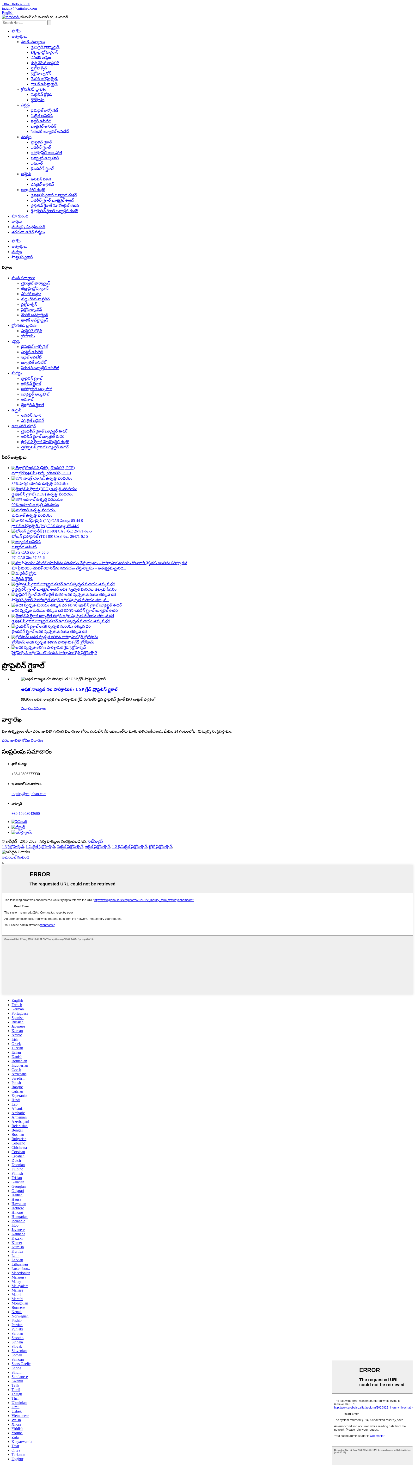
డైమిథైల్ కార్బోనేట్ (44, 110)
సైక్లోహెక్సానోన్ (41, 73)
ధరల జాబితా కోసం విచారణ (22, 740)
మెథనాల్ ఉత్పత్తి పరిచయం (32, 515)
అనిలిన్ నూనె (41, 179)
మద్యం (26, 137)
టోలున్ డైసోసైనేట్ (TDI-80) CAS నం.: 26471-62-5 (50, 536)
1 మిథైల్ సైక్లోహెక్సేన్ (40, 847)
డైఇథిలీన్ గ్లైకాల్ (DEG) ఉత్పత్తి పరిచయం (42, 494)
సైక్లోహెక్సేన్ (39, 68)
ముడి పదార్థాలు (33, 42)
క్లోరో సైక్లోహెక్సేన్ (160, 847)
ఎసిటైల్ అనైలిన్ (42, 184)
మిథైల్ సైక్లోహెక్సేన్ (70, 847)
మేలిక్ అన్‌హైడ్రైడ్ (44, 79)
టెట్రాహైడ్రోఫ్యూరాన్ (44, 52)
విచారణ (27, 708)
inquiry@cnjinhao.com (29, 794)
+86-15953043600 (26, 813)
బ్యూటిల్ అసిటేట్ (43, 126)
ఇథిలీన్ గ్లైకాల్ (41, 147)
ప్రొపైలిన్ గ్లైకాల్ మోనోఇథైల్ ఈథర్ (55, 206)
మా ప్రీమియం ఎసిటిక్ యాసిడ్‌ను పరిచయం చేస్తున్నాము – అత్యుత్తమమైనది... (69, 568)
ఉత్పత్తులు (20, 36)
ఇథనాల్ (37, 163)
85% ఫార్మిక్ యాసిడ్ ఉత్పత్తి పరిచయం (40, 484)
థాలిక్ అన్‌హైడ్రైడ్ (44, 84)
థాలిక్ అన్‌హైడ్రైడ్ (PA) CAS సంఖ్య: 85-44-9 (45, 526)
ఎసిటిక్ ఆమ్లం (41, 58)
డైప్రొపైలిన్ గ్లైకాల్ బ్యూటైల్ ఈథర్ (54, 211)
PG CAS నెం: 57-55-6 (28, 558)
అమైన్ (26, 174)
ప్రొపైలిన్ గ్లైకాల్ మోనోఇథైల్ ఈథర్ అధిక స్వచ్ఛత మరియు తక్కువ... (60, 600)
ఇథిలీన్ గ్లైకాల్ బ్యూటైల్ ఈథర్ (52, 200)
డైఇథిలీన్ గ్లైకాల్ (42, 169)
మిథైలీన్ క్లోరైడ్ (41, 95)
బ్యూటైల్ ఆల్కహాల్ (45, 158)
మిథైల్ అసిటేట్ (42, 116)
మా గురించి (20, 216)
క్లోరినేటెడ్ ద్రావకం (33, 89)
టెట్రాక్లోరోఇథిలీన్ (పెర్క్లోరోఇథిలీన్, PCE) (41, 473)
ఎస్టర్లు (25, 105)
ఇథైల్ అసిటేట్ (41, 121)
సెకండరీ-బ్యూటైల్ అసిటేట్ (50, 132)
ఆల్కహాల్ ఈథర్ (33, 190)
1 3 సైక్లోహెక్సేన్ (13, 847)
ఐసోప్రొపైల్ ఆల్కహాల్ (46, 153)
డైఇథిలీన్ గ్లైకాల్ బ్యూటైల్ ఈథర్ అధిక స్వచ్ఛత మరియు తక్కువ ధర (61, 621)
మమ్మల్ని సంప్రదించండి (28, 227)
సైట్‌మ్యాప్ (95, 841)
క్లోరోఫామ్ (37, 100)
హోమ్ (16, 31)
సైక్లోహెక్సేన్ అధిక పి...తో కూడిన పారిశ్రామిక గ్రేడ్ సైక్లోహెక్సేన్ (54, 653)
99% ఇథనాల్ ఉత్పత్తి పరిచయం (35, 505)
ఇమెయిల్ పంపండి (15, 857)
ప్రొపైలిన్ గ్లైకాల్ (41, 142)
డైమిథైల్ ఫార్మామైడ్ (45, 47)
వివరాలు (39, 708)
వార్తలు (17, 221)
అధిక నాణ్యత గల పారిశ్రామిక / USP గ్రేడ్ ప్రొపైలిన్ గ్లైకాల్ (69, 689)
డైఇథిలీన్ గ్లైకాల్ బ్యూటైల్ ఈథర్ (54, 195)
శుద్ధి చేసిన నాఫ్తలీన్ (45, 63)
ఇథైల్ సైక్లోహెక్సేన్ (97, 847)
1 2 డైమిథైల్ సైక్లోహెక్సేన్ (129, 847)
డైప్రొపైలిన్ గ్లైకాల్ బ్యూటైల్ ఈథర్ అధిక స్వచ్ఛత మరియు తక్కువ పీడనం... (65, 589)
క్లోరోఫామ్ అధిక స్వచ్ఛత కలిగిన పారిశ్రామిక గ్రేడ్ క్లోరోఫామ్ (53, 642)
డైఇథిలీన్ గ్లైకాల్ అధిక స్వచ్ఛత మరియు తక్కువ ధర (49, 632)
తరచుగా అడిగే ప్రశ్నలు (28, 232)
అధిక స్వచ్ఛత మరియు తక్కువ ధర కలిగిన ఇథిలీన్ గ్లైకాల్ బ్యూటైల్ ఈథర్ (65, 610)
